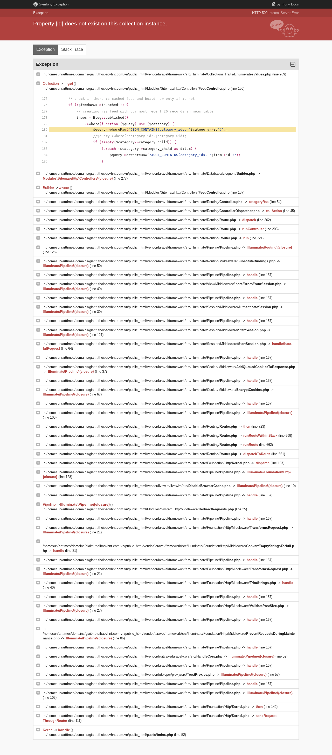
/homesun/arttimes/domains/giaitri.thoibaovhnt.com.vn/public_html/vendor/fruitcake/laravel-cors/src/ (134, 656)
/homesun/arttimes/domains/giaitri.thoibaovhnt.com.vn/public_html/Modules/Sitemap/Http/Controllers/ (138, 88)
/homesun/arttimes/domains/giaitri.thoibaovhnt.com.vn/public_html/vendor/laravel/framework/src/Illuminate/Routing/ (144, 202)
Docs (287, 4)
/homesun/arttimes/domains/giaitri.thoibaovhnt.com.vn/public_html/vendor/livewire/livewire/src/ (138, 486)
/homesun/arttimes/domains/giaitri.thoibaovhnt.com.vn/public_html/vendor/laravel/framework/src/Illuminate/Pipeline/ (143, 247)
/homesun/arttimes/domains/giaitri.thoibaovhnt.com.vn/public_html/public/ (109, 735)
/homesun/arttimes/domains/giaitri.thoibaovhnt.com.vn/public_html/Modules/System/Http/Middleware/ (140, 509)
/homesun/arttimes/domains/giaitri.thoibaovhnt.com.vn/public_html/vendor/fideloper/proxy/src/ (130, 674)
